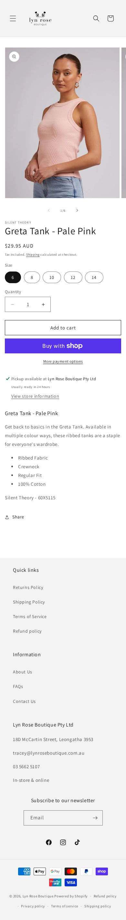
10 (51, 277)
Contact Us (24, 701)
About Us (22, 672)
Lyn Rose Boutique (38, 896)
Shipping (33, 254)
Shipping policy (97, 906)
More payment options (63, 361)
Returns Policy (28, 587)
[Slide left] (49, 210)
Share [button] (18, 517)
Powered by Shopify (71, 896)
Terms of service (64, 906)
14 (94, 277)
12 (73, 277)
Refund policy (27, 631)
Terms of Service (30, 616)
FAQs (18, 686)
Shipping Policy (29, 602)
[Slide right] (77, 210)
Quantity (13, 291)
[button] (13, 18)
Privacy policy (33, 906)
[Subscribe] (95, 818)
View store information (35, 396)
